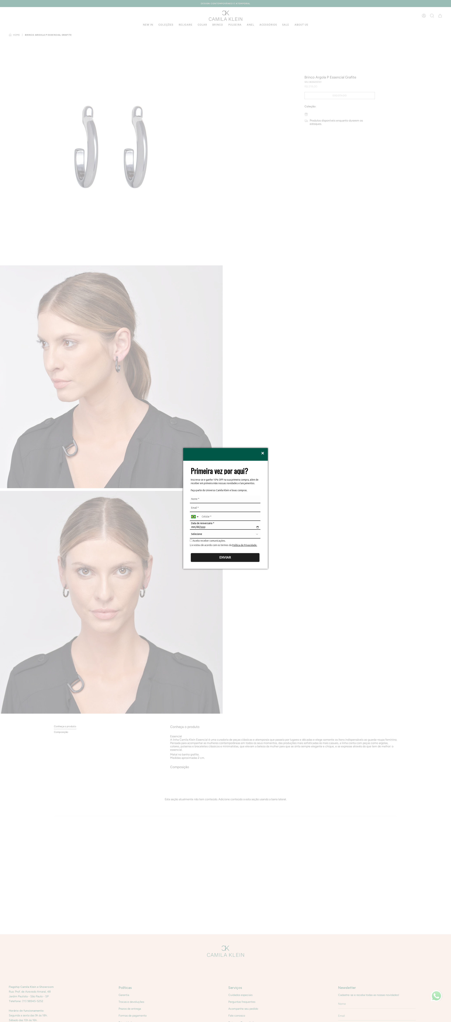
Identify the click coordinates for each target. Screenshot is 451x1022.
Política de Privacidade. (244, 545)
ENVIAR (225, 557)
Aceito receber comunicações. (209, 540)
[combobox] (195, 517)
